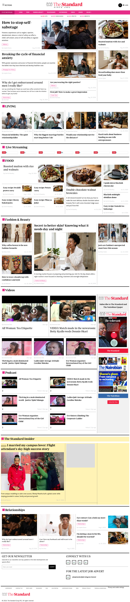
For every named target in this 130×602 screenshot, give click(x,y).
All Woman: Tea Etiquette (30, 379)
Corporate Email (67, 588)
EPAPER (81, 12)
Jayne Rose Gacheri (8, 131)
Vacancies (39, 588)
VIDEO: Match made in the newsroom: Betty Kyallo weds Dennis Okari (80, 382)
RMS (77, 588)
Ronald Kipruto (7, 500)
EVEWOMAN (7, 12)
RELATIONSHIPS (51, 12)
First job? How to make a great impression (68, 92)
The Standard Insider (19, 438)
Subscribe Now (113, 402)
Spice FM (72, 16)
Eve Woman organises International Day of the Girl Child (31, 418)
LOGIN (126, 5)
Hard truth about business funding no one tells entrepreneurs (110, 137)
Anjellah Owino (7, 48)
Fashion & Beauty (17, 219)
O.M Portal (55, 588)
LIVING (21, 12)
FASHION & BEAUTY (38, 12)
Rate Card (29, 588)
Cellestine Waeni (40, 283)
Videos (10, 290)
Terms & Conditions (100, 588)
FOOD (27, 12)
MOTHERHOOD (63, 12)
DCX (47, 588)
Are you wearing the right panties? (65, 82)
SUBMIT (52, 567)
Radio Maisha (58, 16)
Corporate (8, 588)
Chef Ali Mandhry (104, 48)
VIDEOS (73, 12)
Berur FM (86, 16)
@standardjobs (79, 577)
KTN (44, 16)
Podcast (11, 372)
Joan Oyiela (103, 78)
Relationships (15, 510)
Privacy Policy (86, 588)
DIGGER (89, 12)
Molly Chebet (7, 252)
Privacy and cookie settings (116, 587)
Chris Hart (6, 100)
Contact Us (19, 588)
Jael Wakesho (55, 88)
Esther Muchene (56, 97)
